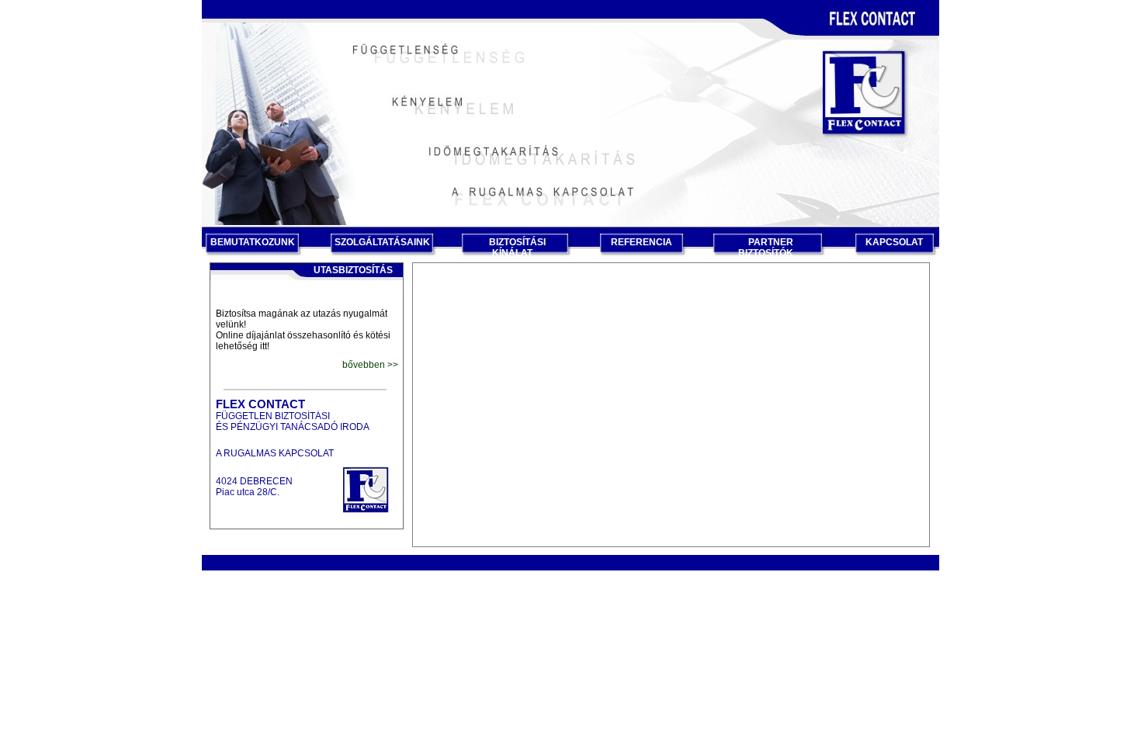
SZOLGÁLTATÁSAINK (382, 242)
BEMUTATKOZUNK (252, 242)
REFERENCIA (641, 242)
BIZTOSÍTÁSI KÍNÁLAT (517, 247)
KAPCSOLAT (894, 242)
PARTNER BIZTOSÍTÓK (765, 247)
